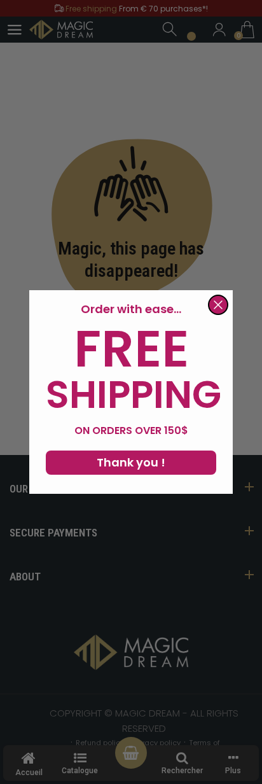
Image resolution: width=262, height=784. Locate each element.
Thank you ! (131, 462)
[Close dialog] (218, 304)
